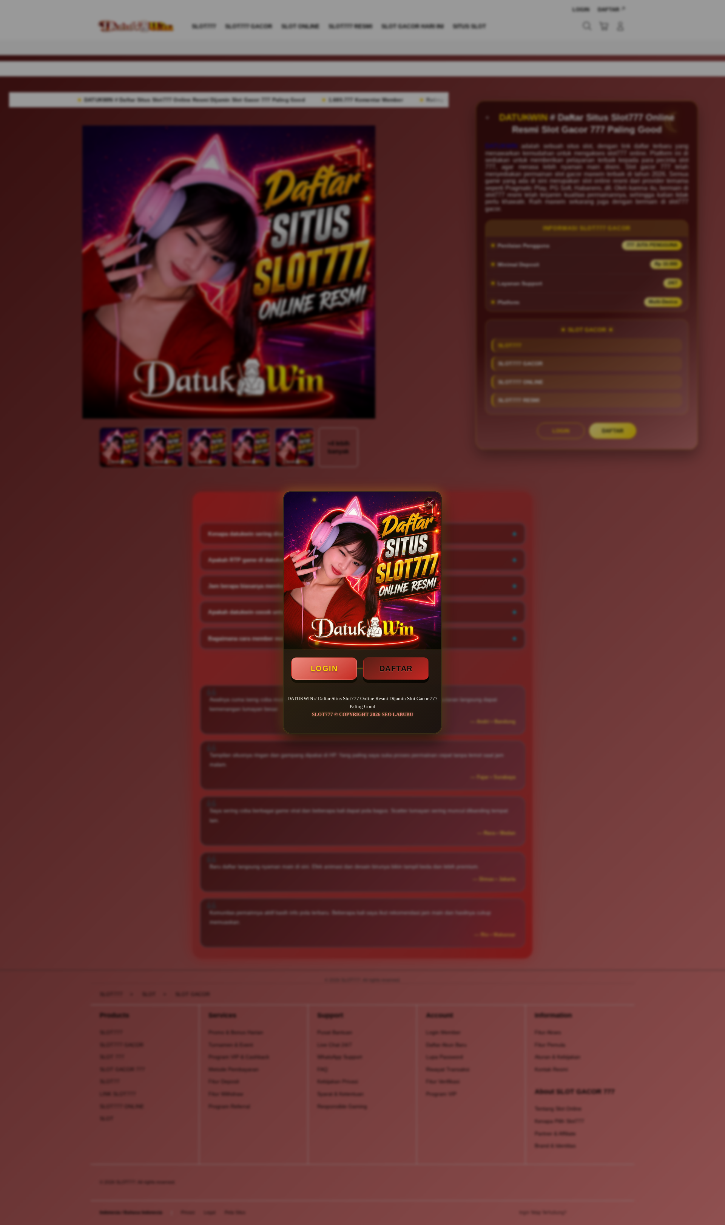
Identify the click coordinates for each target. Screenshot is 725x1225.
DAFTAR (396, 668)
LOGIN (324, 668)
